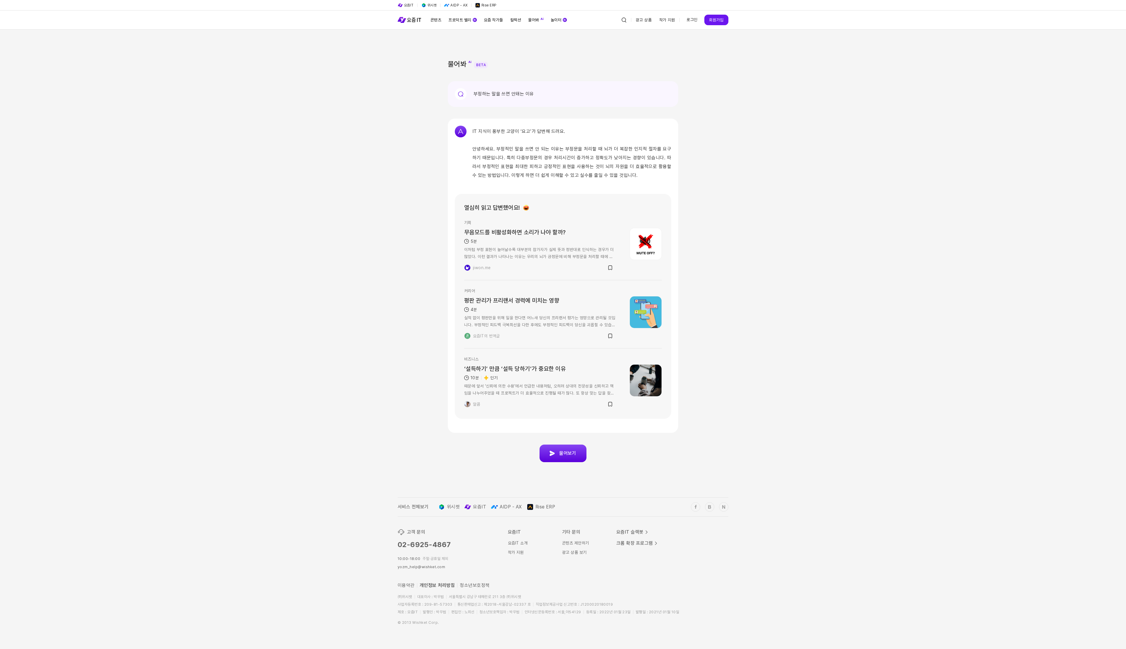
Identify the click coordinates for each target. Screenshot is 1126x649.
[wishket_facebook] (695, 507)
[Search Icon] (624, 19)
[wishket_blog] (709, 507)
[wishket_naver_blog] (723, 507)
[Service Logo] (409, 20)
